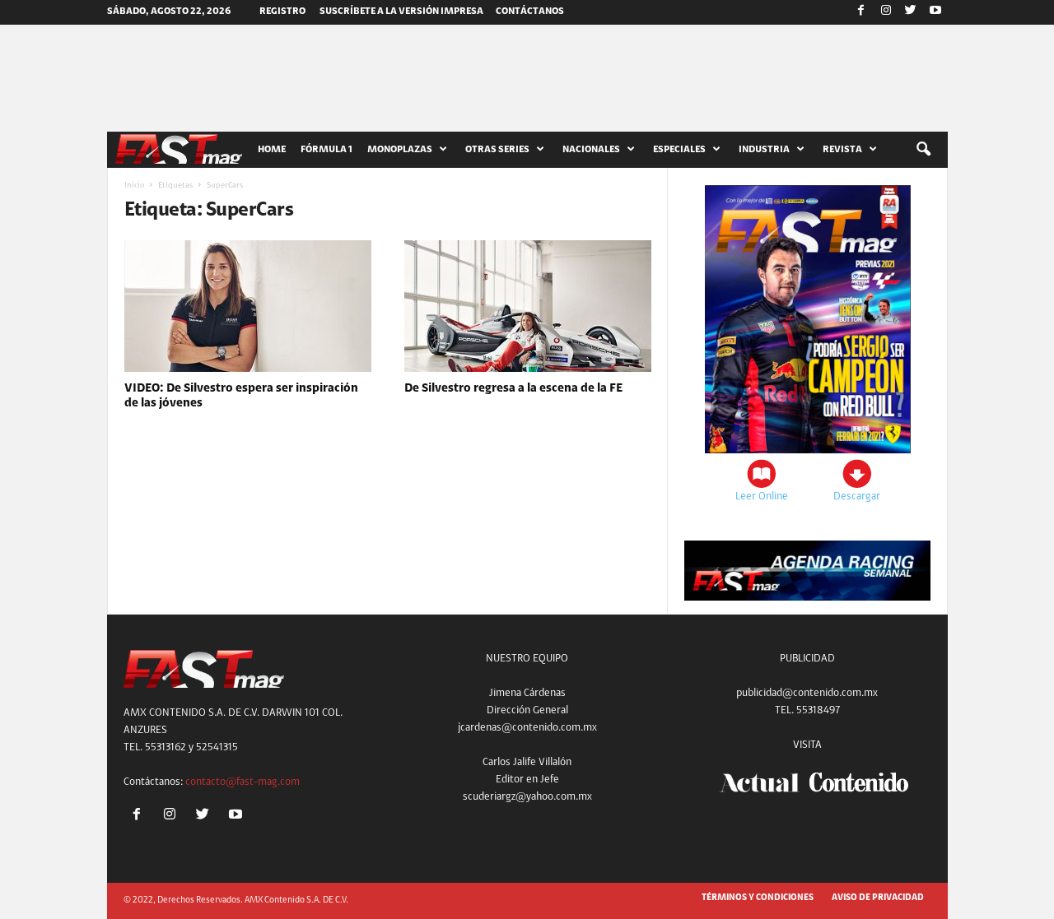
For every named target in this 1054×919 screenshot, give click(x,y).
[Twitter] (911, 12)
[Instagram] (886, 12)
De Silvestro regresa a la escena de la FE (513, 389)
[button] (923, 150)
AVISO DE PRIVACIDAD (878, 898)
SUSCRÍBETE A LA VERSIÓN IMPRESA (401, 11)
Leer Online (761, 496)
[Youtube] (935, 12)
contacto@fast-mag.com (242, 782)
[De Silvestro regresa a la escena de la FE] (527, 306)
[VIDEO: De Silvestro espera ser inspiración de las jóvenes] (247, 306)
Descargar (856, 496)
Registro (282, 11)
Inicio (134, 186)
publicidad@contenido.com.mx (807, 693)
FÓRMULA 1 (326, 150)
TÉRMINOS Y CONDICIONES (758, 898)
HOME (272, 150)
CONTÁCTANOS (530, 11)
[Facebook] (861, 12)
